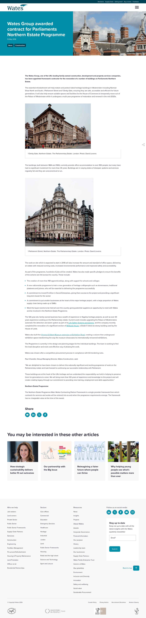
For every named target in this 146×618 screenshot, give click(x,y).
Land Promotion (12, 560)
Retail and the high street (49, 555)
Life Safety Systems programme (81, 322)
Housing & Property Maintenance (19, 556)
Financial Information (80, 536)
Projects (76, 520)
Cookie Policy (92, 602)
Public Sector (12, 524)
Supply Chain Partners (15, 531)
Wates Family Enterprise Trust (83, 560)
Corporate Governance (81, 532)
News (10, 45)
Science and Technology (49, 559)
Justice (42, 539)
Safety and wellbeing (80, 584)
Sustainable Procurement (82, 592)
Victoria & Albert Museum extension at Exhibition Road (63, 334)
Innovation (77, 580)
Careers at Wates (79, 564)
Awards (76, 528)
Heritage (43, 531)
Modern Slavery (134, 602)
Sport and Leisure (46, 563)
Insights (76, 516)
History (75, 544)
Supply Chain (109, 2)
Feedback (136, 2)
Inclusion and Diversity (81, 576)
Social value (77, 588)
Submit (114, 549)
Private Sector (12, 520)
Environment (77, 572)
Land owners (11, 516)
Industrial (43, 535)
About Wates (78, 524)
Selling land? (119, 2)
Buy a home (127, 2)
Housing (43, 551)
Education (43, 520)
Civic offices (44, 512)
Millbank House (72, 325)
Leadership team (79, 548)
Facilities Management (15, 548)
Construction (20, 45)
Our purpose (78, 540)
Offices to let (11, 564)
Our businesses (79, 552)
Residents (101, 2)
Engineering (11, 544)
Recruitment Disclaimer (119, 602)
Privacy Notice (104, 602)
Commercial (44, 516)
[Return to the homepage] (17, 7)
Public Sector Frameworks (16, 527)
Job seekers (11, 512)
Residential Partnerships (15, 568)
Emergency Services (47, 524)
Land (42, 543)
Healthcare (44, 527)
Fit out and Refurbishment (16, 552)
